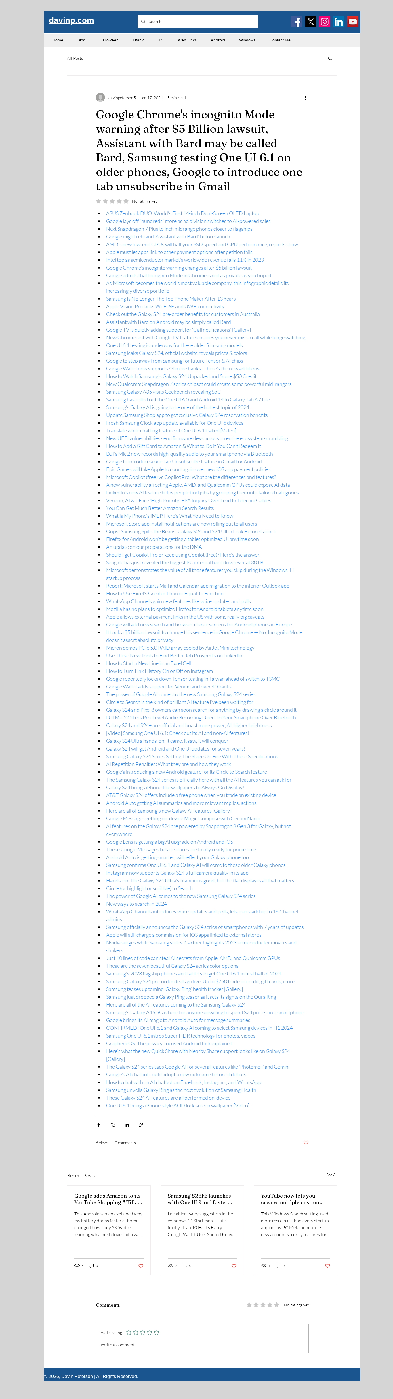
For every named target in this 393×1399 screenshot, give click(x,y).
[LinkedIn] (338, 21)
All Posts (75, 58)
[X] (310, 21)
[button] (330, 58)
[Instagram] (324, 21)
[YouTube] (352, 21)
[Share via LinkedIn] (126, 1124)
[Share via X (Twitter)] (112, 1124)
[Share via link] (141, 1124)
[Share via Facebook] (98, 1124)
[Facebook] (296, 21)
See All (331, 1174)
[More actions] (305, 97)
